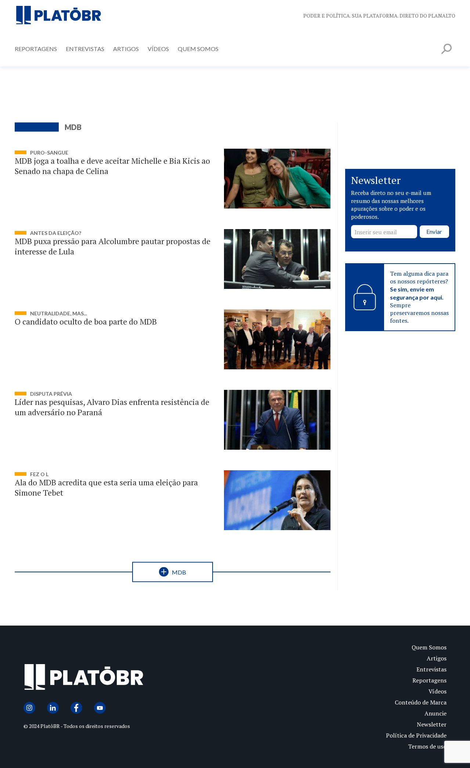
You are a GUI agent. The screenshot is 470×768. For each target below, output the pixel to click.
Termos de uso (427, 746)
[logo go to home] (129, 678)
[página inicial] (59, 15)
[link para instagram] (29, 708)
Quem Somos (198, 48)
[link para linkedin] (53, 708)
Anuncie (435, 713)
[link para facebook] (76, 708)
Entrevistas (85, 48)
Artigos (126, 48)
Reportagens (36, 48)
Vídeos (158, 48)
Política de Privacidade (416, 735)
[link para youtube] (100, 708)
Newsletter (431, 724)
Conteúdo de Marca (420, 702)
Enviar (434, 231)
